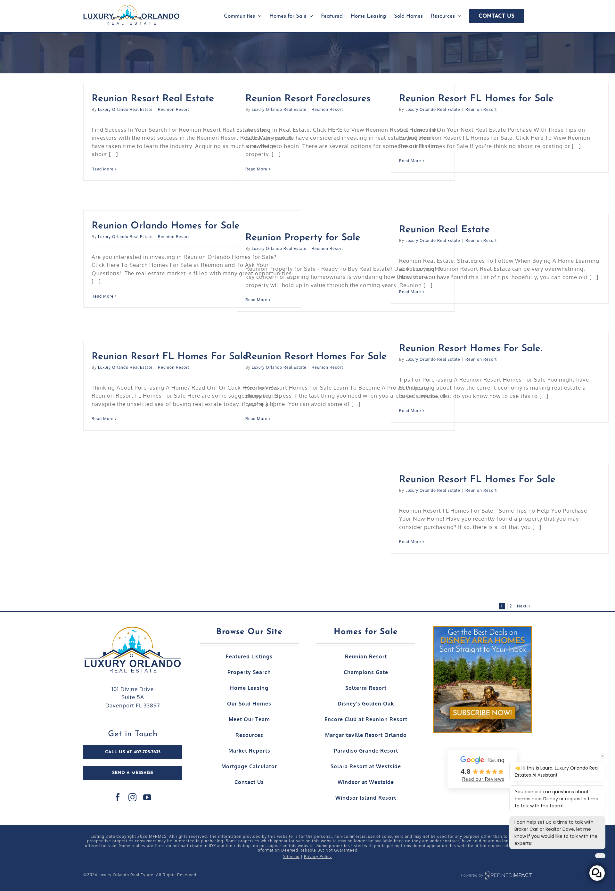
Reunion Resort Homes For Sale (316, 357)
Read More (103, 169)
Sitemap (291, 856)
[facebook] (118, 797)
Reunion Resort (173, 109)
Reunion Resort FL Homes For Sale (170, 357)
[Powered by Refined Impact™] (496, 875)
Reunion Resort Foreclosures (308, 99)
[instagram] (132, 797)
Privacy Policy (318, 856)
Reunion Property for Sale (302, 238)
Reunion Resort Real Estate (153, 99)
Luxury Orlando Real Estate (125, 109)
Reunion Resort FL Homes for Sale (476, 99)
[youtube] (147, 797)
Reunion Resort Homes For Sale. (470, 349)
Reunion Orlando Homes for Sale (166, 226)
